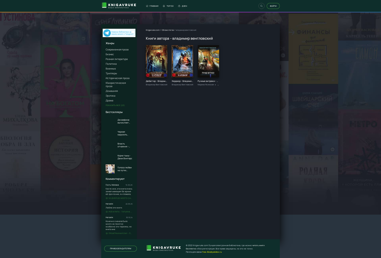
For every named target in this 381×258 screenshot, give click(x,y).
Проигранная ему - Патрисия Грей (120, 233)
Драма (109, 100)
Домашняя (112, 91)
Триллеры (111, 73)
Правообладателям (120, 248)
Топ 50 (170, 6)
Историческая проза (117, 78)
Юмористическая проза (116, 84)
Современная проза (117, 49)
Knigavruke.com (153, 30)
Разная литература (117, 59)
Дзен (184, 6)
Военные (111, 68)
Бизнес (110, 54)
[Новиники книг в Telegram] (119, 36)
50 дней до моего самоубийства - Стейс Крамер (120, 198)
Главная (154, 6)
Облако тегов (168, 30)
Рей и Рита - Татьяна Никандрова (120, 211)
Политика (111, 63)
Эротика (110, 95)
